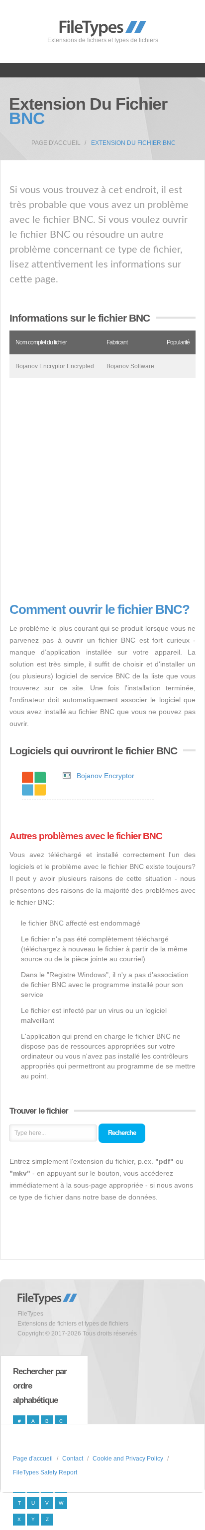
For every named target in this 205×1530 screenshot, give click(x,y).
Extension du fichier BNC (133, 142)
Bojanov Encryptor (105, 776)
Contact (72, 1458)
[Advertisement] (102, 490)
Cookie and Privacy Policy (128, 1458)
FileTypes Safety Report (45, 1472)
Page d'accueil (56, 142)
